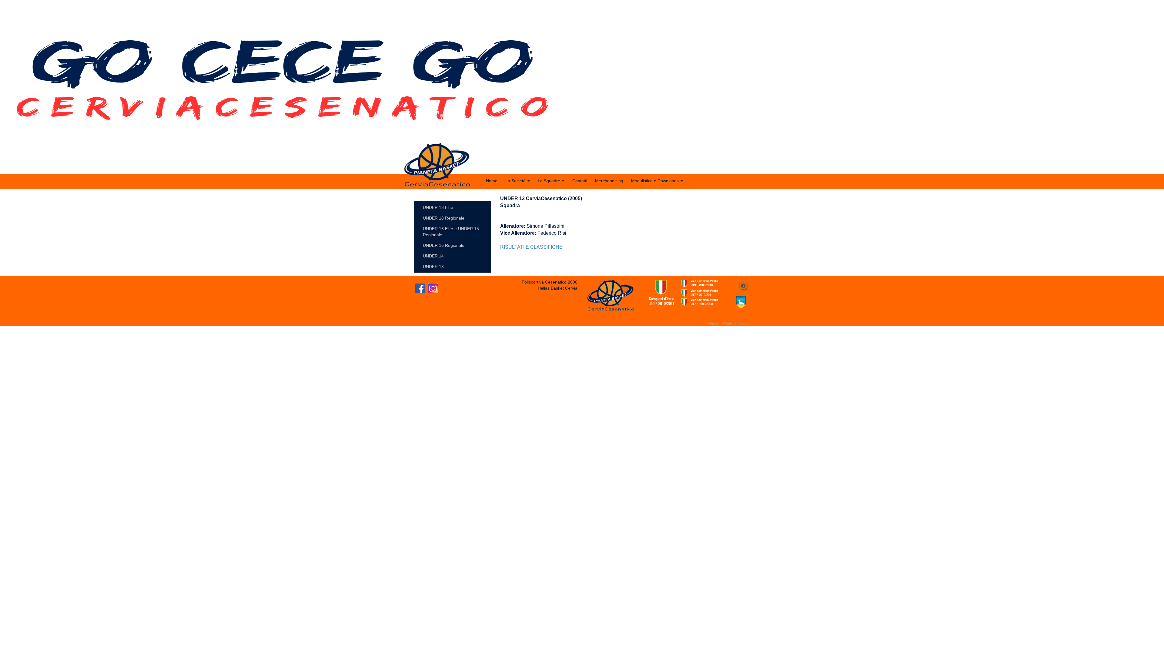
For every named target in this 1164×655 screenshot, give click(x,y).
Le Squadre (549, 180)
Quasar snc (746, 323)
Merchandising (609, 180)
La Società (516, 180)
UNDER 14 (433, 256)
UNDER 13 (433, 266)
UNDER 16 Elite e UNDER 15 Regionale (451, 231)
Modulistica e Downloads (655, 180)
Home (491, 180)
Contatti (579, 180)
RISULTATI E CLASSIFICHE (531, 247)
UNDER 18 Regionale (443, 218)
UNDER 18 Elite (438, 207)
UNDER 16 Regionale (443, 245)
